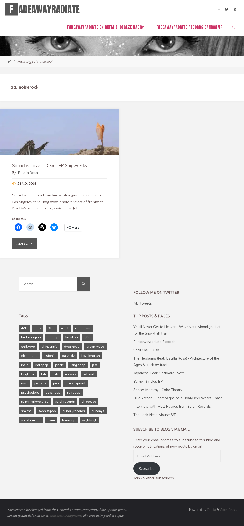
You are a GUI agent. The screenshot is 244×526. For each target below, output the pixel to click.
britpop (53, 337)
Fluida (211, 510)
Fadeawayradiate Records (154, 341)
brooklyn (71, 337)
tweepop (68, 420)
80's (38, 328)
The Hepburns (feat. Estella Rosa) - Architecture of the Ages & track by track (176, 361)
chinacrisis (49, 346)
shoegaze (89, 401)
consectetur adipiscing (65, 516)
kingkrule (27, 374)
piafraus (40, 383)
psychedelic (30, 392)
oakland (88, 374)
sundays (98, 410)
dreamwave (95, 346)
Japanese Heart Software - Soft (158, 373)
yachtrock (89, 420)
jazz (94, 365)
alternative (83, 328)
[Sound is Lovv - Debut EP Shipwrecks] (59, 132)
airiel (64, 328)
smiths (26, 410)
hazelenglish (90, 355)
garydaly (68, 355)
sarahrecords (65, 401)
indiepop (41, 365)
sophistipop (47, 410)
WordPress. (228, 510)
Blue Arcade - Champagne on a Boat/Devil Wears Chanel (178, 398)
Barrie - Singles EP (148, 381)
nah (55, 374)
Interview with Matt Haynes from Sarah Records (172, 406)
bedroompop (31, 337)
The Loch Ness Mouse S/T (154, 414)
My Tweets (142, 303)
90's (51, 328)
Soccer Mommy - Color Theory (157, 389)
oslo (24, 383)
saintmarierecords (34, 401)
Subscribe (146, 468)
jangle (59, 365)
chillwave (28, 346)
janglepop (78, 365)
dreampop (72, 346)
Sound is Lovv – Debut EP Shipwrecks (49, 165)
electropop (29, 355)
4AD (24, 328)
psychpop (53, 392)
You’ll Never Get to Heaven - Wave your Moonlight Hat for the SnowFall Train (176, 330)
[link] (234, 27)
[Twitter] (226, 9)
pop (56, 383)
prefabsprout (75, 383)
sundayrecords (74, 410)
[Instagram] (235, 9)
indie (24, 365)
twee (51, 420)
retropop (73, 392)
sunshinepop (31, 420)
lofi (43, 374)
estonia (49, 355)
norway (70, 374)
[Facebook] (219, 9)
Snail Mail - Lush (146, 349)
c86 (87, 337)
